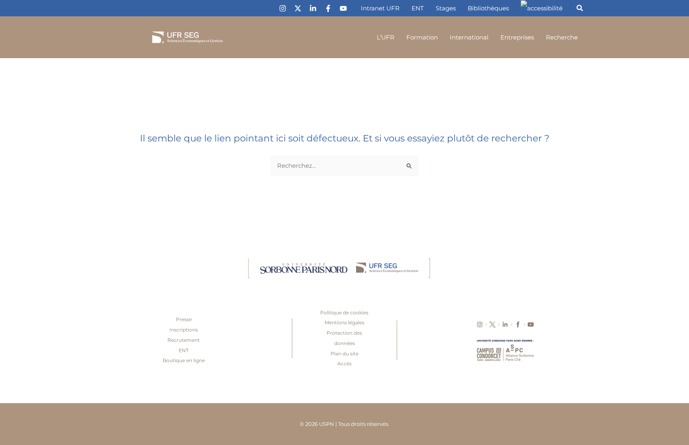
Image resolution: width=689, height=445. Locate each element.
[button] (580, 9)
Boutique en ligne (184, 360)
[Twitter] (297, 8)
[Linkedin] (313, 8)
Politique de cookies (344, 313)
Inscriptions (183, 330)
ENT (184, 350)
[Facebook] (328, 8)
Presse (184, 319)
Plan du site (344, 354)
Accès (344, 364)
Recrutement (183, 340)
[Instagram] (282, 8)
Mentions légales (344, 322)
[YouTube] (343, 8)
